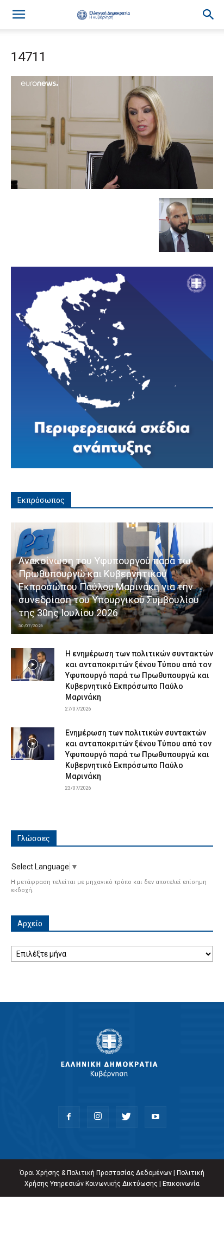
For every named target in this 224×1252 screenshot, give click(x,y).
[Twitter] (127, 1117)
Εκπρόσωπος (41, 500)
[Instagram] (98, 1117)
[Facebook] (69, 1117)
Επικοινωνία (181, 1184)
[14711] (112, 186)
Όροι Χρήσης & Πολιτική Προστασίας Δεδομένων (96, 1173)
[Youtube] (155, 1117)
